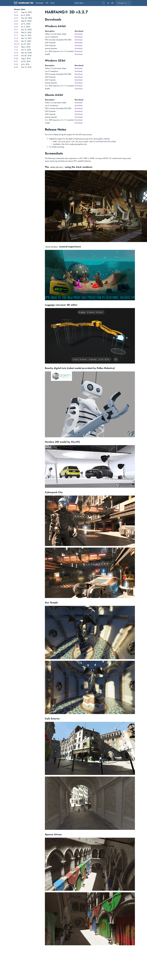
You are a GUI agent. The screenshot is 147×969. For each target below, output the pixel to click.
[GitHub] (112, 3)
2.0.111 (17, 44)
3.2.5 (16, 18)
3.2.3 (16, 24)
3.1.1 (16, 35)
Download (39, 3)
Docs (52, 3)
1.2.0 (16, 47)
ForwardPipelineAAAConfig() (104, 141)
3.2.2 (16, 26)
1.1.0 (16, 50)
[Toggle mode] (108, 3)
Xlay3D (75, 442)
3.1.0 (16, 38)
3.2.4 (16, 21)
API (47, 3)
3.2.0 (16, 32)
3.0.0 (16, 41)
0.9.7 (16, 61)
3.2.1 (16, 29)
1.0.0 (16, 52)
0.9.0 (16, 67)
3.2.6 (16, 15)
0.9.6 (16, 64)
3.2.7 (16, 12)
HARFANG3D (25, 2)
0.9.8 (16, 58)
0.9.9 (16, 55)
